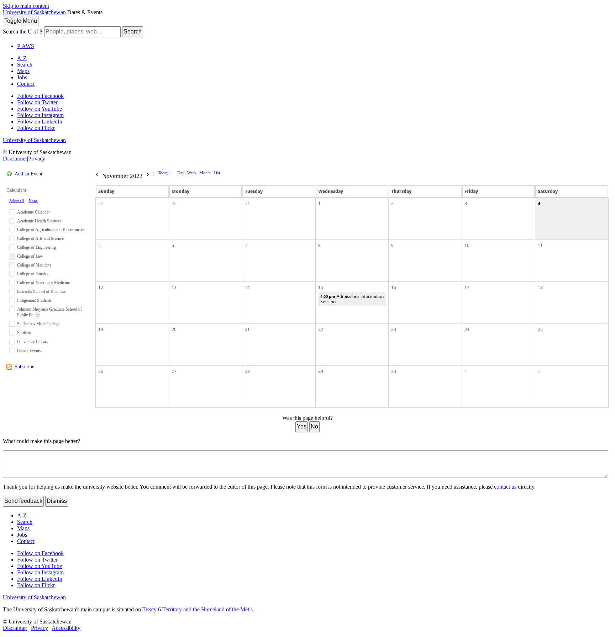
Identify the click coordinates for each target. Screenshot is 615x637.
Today (163, 173)
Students (24, 332)
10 (466, 245)
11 (540, 245)
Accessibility (66, 628)
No (314, 426)
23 (393, 329)
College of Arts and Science (40, 238)
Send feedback (23, 501)
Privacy (36, 159)
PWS (25, 46)
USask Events (29, 350)
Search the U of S (23, 31)
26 (100, 371)
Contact (26, 84)
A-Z (22, 58)
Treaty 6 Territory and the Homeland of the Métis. (198, 609)
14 (247, 287)
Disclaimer (15, 159)
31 (247, 203)
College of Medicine (34, 265)
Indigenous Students (34, 300)
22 (320, 329)
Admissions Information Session (352, 299)
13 (174, 287)
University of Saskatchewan (34, 12)
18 (540, 287)
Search (132, 31)
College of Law (30, 256)
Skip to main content (26, 6)
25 (540, 329)
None (33, 201)
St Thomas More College (38, 323)
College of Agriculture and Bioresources (51, 229)
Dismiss (57, 501)
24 (466, 329)
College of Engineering (36, 247)
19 (100, 329)
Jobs (22, 77)
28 (247, 371)
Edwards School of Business (41, 291)
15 (320, 287)
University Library (32, 341)
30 (174, 203)
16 (393, 287)
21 (247, 329)
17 (466, 287)
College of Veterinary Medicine (43, 282)
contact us (505, 487)
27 (174, 371)
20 (174, 329)
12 (100, 287)
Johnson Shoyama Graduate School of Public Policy (49, 312)
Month (205, 173)
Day (180, 173)
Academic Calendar (33, 212)
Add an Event (28, 174)
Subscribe (24, 366)
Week (191, 173)
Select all (16, 201)
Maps (23, 71)
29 (100, 203)
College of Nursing (33, 273)
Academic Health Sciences (39, 221)
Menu (20, 21)
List (217, 173)
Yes (301, 426)
